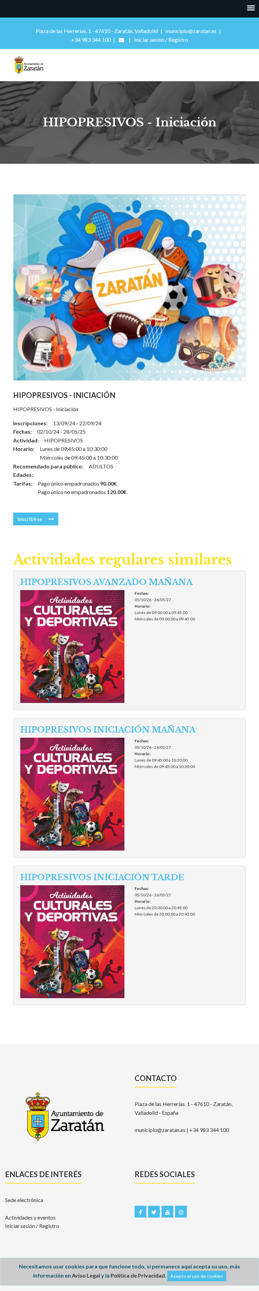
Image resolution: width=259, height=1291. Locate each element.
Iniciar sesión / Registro (32, 1226)
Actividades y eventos (30, 1217)
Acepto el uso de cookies (196, 1276)
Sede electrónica (24, 1200)
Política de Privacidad (138, 1275)
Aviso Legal (86, 1275)
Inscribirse (30, 519)
